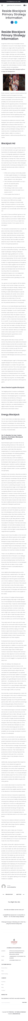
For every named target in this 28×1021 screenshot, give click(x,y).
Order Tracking (4, 973)
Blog (2, 984)
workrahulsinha (11, 887)
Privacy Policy (4, 968)
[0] (26, 5)
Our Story (3, 981)
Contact (3, 990)
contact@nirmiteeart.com (15, 960)
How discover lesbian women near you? (14, 909)
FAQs (2, 970)
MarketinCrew (16, 1013)
